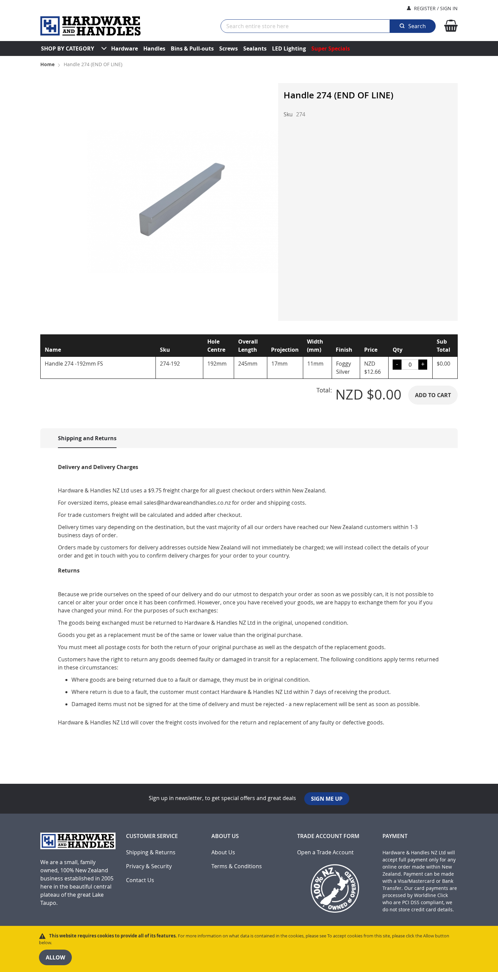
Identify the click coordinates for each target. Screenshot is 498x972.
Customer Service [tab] (152, 836)
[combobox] (305, 26)
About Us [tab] (225, 836)
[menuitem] (68, 48)
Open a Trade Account (325, 852)
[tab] (80, 438)
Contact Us (140, 880)
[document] (249, 949)
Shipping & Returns (150, 852)
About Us (223, 852)
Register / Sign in (436, 8)
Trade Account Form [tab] (328, 836)
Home (47, 64)
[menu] (249, 48)
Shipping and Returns (87, 438)
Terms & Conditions (236, 866)
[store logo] (90, 26)
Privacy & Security (149, 866)
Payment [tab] (395, 836)
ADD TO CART (433, 395)
